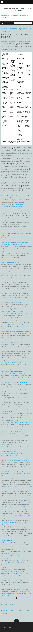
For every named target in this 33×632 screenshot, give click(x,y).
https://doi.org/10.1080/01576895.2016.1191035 (20, 515)
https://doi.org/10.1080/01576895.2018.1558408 (18, 460)
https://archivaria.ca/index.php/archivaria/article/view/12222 (16, 331)
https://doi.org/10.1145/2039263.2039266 (11, 362)
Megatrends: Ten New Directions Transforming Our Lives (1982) (7, 612)
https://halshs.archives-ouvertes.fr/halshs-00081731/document (16, 507)
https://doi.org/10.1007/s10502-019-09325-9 (12, 317)
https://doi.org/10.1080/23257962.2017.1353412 (13, 571)
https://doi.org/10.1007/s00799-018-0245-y (12, 431)
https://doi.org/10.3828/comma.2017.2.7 (11, 555)
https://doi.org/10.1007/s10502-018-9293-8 (12, 453)
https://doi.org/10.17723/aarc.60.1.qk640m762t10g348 (14, 382)
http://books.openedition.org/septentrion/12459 (13, 580)
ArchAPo (10, 604)
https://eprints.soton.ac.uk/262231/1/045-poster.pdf (13, 373)
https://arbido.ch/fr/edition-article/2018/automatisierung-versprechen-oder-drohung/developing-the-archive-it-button (13, 206)
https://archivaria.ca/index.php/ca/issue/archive (12, 302)
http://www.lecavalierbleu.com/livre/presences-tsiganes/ (14, 280)
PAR (4, 604)
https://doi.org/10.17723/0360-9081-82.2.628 (12, 471)
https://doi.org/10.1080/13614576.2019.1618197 (18, 498)
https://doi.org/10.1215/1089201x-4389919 (17, 297)
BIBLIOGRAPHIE (8, 627)
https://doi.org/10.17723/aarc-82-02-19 (11, 291)
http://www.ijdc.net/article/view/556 (10, 262)
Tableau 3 (13, 49)
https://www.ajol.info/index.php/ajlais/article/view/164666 (18, 486)
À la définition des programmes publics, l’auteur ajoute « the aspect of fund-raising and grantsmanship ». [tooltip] (28, 97)
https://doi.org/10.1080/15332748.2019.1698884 (13, 342)
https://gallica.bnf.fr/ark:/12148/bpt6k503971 (12, 311)
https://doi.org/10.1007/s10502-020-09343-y (17, 324)
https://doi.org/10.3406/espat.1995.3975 (11, 444)
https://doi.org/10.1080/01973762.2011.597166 (17, 562)
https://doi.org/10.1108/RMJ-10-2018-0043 (14, 220)
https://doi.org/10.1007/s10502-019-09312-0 (15, 438)
